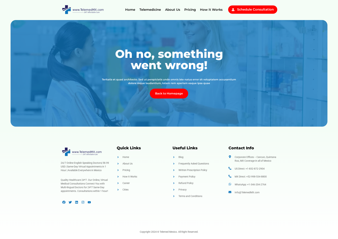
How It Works (211, 10)
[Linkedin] (76, 202)
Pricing (190, 10)
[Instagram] (83, 202)
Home (130, 10)
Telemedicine (150, 10)
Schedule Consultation (255, 9)
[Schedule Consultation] (233, 9)
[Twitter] (70, 202)
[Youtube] (89, 202)
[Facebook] (64, 202)
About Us (172, 10)
